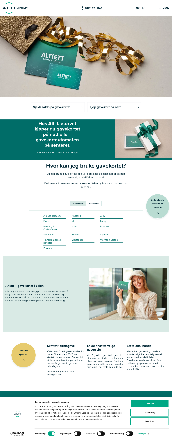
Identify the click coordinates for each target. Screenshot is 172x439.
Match (75, 221)
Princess (104, 226)
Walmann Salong (109, 240)
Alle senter (94, 203)
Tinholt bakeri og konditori (52, 241)
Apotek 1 (76, 216)
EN (143, 8)
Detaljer (142, 434)
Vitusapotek (78, 240)
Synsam (104, 234)
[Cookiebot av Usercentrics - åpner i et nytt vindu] (17, 434)
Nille (74, 226)
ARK (102, 216)
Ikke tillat (149, 421)
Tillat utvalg (149, 412)
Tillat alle (149, 404)
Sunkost (76, 234)
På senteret (78, 203)
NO (138, 8)
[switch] (77, 433)
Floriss (46, 221)
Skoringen (48, 234)
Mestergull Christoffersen (50, 228)
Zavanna (47, 248)
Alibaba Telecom (52, 216)
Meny (103, 221)
